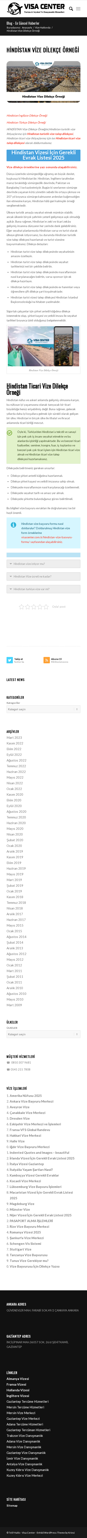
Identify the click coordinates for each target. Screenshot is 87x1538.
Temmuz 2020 (16, 817)
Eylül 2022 (14, 754)
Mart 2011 (14, 971)
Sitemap (12, 1505)
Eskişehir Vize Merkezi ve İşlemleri (35, 1124)
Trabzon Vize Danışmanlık (25, 1435)
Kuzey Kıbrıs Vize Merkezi (25, 1475)
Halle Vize (17, 1141)
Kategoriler (13, 702)
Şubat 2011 (15, 976)
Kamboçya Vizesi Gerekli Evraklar (34, 1175)
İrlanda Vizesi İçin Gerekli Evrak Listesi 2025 (42, 1158)
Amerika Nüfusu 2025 (26, 1095)
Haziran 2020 (16, 823)
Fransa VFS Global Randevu (30, 1130)
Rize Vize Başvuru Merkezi (29, 1226)
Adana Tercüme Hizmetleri (25, 1424)
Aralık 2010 (15, 988)
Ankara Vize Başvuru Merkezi (31, 1101)
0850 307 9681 (20, 1062)
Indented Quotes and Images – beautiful (39, 1152)
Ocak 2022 (14, 789)
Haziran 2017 (16, 919)
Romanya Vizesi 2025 (25, 1232)
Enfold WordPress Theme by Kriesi (56, 1532)
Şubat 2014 (15, 942)
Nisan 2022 (15, 783)
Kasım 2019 (15, 857)
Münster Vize (20, 1209)
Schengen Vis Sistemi (25, 1243)
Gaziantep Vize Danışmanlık (26, 1453)
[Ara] (69, 8)
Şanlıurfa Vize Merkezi (27, 1238)
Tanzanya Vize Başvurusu (29, 1255)
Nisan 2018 (15, 908)
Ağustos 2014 (16, 937)
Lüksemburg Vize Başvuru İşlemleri (35, 1187)
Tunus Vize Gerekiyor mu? (29, 1261)
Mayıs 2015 (15, 925)
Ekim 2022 (14, 749)
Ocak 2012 (14, 965)
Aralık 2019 (15, 851)
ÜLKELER (12, 1027)
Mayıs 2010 (15, 999)
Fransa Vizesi (16, 1384)
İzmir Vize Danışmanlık (22, 1458)
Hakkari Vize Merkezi (25, 1135)
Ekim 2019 (14, 863)
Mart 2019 (14, 880)
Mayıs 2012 (15, 959)
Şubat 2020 (15, 840)
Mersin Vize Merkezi (21, 1413)
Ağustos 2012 (16, 954)
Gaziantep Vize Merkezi (23, 1418)
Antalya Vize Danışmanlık (24, 1464)
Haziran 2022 (16, 772)
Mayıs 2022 (15, 777)
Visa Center (28, 1532)
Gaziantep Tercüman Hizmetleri (28, 1430)
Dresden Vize (20, 1118)
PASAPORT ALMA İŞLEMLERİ (31, 1221)
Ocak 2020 (14, 846)
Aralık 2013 (15, 948)
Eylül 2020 (14, 806)
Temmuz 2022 (16, 766)
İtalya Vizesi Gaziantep (27, 1164)
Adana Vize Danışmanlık (23, 1441)
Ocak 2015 (14, 931)
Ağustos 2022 (16, 760)
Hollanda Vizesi (18, 1390)
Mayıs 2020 (15, 828)
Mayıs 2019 (15, 874)
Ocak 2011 (14, 982)
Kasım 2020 (15, 794)
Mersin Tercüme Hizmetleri (25, 1407)
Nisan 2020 (15, 834)
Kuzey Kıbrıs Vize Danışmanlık (28, 1470)
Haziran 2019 (16, 868)
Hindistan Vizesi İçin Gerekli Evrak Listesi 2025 (43, 155)
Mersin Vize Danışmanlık (24, 1447)
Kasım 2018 (15, 897)
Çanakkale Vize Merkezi (27, 1113)
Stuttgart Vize (20, 1249)
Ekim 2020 (14, 800)
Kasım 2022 (15, 743)
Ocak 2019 (14, 891)
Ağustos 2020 (16, 811)
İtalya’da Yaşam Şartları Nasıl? (31, 1169)
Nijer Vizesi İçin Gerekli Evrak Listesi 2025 (41, 1215)
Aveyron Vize (20, 1107)
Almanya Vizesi (18, 1379)
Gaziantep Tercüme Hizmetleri (28, 1401)
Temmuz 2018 (16, 902)
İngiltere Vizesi (18, 1396)
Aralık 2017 (15, 914)
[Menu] (78, 9)
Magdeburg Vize (22, 1204)
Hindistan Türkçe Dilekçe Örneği (26, 122)
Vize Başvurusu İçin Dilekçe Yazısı (35, 1266)
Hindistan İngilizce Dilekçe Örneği (27, 115)
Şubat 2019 (15, 885)
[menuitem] (69, 8)
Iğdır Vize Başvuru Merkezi (30, 1147)
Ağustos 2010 (16, 993)
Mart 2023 (14, 737)
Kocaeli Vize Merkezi (25, 1181)
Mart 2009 (14, 1005)
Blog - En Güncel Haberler (23, 23)
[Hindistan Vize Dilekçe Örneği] (43, 82)
